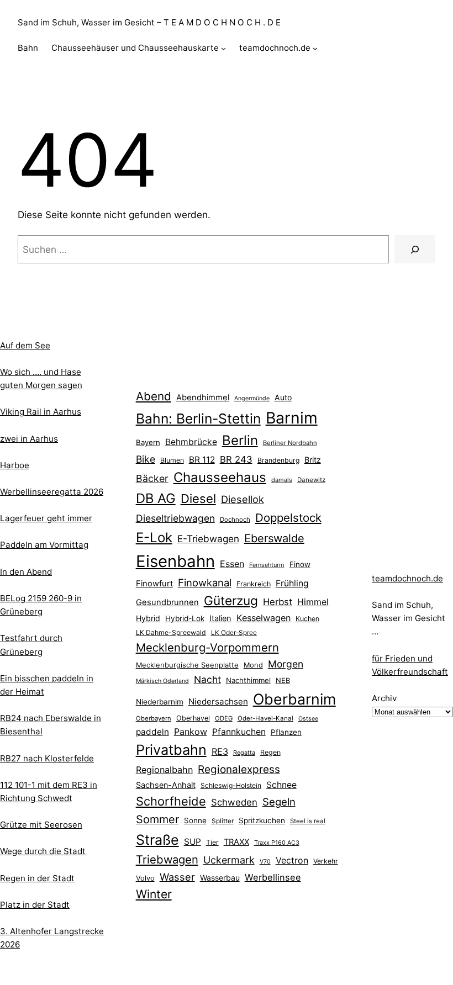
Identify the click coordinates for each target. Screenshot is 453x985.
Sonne (195, 820)
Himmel (313, 601)
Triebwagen (167, 859)
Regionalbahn (164, 769)
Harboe (14, 465)
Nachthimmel (248, 680)
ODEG (224, 718)
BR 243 (236, 459)
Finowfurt (154, 584)
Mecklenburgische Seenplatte (187, 664)
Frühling (292, 583)
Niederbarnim (159, 701)
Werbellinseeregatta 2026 (51, 491)
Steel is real (307, 821)
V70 (265, 861)
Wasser (177, 877)
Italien (220, 618)
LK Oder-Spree (234, 633)
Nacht (207, 679)
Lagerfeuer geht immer (46, 518)
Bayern (148, 442)
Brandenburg (278, 460)
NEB (283, 680)
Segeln (279, 802)
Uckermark (229, 860)
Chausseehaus (219, 477)
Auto (283, 397)
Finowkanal (204, 582)
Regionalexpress (239, 769)
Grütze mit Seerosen (41, 824)
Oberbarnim (294, 699)
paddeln (152, 732)
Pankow (190, 731)
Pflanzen (286, 732)
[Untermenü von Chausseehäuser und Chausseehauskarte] (223, 48)
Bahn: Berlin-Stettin (198, 418)
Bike (145, 459)
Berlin (240, 440)
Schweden (234, 802)
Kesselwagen (263, 617)
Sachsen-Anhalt (166, 785)
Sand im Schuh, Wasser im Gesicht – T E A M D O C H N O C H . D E (149, 22)
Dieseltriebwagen (175, 518)
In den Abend (26, 571)
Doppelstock (288, 518)
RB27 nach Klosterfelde (47, 758)
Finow (299, 564)
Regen (270, 752)
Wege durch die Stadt (43, 851)
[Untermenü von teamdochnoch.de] (315, 48)
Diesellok (242, 499)
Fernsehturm (267, 565)
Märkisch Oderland (162, 681)
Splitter (223, 821)
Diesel (198, 498)
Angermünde (252, 398)
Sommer (157, 819)
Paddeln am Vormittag (44, 544)
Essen (232, 563)
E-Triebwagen (208, 538)
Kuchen (307, 619)
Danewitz (311, 480)
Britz (312, 459)
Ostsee (308, 718)
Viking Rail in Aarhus (40, 411)
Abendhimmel (202, 398)
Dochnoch (235, 519)
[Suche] (414, 249)
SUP (192, 841)
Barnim (292, 417)
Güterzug (231, 600)
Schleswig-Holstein (231, 785)
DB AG (156, 498)
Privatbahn (171, 750)
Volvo (145, 877)
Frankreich (253, 584)
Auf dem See (25, 345)
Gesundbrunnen (167, 602)
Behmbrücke (191, 442)
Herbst (277, 601)
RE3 (220, 751)
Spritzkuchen (262, 820)
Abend (153, 396)
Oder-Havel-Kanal (265, 718)
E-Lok (154, 537)
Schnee (281, 785)
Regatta (244, 752)
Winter (154, 894)
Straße (157, 840)
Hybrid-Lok (184, 618)
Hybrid (148, 618)
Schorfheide (171, 801)
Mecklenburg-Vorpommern (207, 647)
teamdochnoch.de (407, 578)
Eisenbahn (175, 561)
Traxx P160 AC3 (276, 842)
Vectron (292, 860)
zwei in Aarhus (29, 438)
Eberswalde (274, 538)
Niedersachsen (218, 701)
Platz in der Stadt (35, 904)
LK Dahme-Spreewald (171, 632)
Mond (253, 664)
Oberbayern (153, 718)
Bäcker (152, 478)
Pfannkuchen (239, 732)
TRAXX (236, 842)
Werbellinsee (273, 877)
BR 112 (202, 459)
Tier (212, 842)
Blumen (172, 460)
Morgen (285, 664)
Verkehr (325, 861)
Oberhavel (193, 718)
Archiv (384, 698)
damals (281, 480)
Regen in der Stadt (37, 878)
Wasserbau (220, 877)
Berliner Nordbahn (290, 443)
